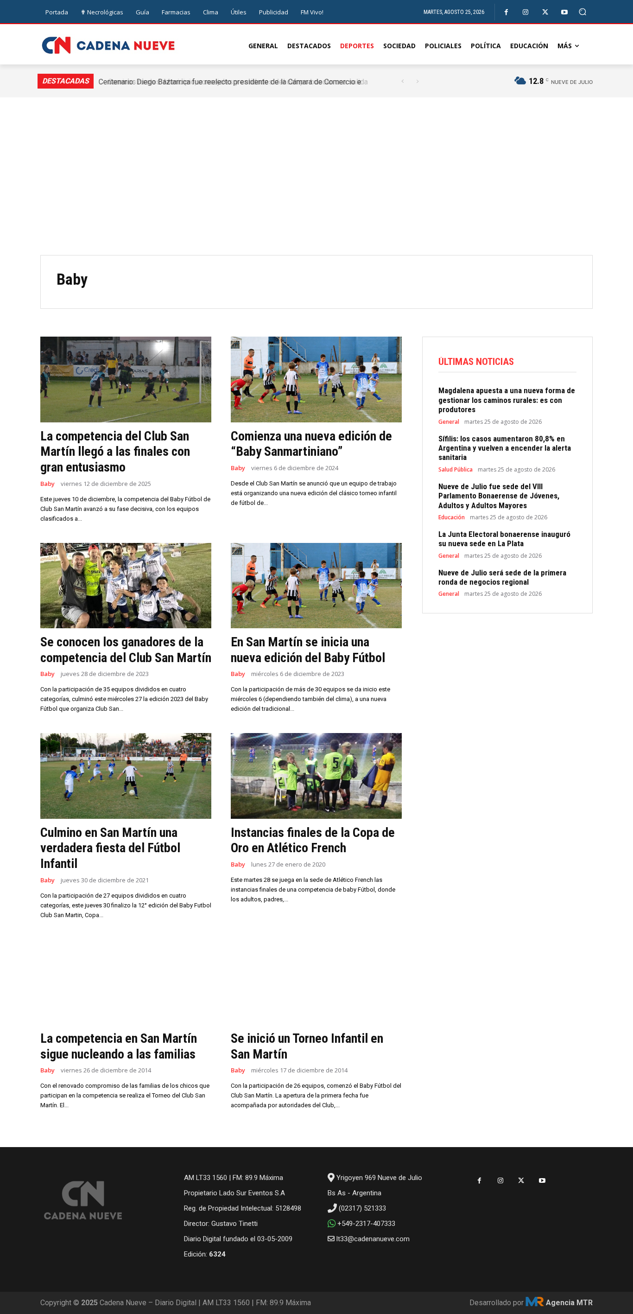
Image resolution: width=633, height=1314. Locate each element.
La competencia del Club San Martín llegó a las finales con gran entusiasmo (115, 451)
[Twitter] (545, 12)
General (448, 422)
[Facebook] (506, 12)
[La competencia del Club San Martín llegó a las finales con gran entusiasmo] (125, 379)
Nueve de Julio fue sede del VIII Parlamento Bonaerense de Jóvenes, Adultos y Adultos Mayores (498, 496)
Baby (47, 484)
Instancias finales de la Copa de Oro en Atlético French (313, 840)
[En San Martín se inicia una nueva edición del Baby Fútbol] (316, 586)
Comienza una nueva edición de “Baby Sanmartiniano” (311, 443)
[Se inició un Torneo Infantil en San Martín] (316, 982)
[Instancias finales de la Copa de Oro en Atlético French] (316, 776)
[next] (417, 81)
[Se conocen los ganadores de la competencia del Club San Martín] (125, 586)
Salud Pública (455, 469)
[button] (583, 12)
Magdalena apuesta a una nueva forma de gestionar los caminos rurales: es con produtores (506, 400)
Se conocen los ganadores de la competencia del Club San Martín (125, 649)
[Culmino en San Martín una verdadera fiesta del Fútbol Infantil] (125, 776)
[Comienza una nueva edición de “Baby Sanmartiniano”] (316, 379)
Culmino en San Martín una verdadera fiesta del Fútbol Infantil (110, 848)
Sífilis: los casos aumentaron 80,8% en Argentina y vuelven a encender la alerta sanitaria (504, 448)
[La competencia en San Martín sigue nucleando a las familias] (125, 982)
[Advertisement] (316, 185)
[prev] (402, 81)
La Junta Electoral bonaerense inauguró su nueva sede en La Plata (504, 538)
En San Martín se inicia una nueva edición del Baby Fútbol (308, 649)
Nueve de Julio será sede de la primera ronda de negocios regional (502, 577)
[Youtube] (565, 12)
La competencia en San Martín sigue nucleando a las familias (118, 1046)
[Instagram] (526, 12)
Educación (451, 517)
